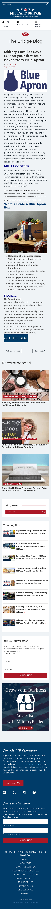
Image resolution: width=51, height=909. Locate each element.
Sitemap (25, 893)
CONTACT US (13, 783)
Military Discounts (27, 397)
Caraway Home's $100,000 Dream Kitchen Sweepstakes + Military (30, 609)
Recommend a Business (25, 870)
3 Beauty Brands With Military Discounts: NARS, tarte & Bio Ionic (24, 403)
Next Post (38, 351)
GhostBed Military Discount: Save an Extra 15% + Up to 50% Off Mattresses (24, 489)
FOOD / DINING (38, 25)
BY (10, 64)
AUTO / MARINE (6, 24)
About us (25, 863)
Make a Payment (25, 878)
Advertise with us (25, 867)
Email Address (10, 653)
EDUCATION (22, 24)
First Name (8, 661)
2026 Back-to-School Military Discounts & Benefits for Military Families (24, 446)
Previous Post (14, 351)
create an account (30, 764)
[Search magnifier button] (47, 4)
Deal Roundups (11, 397)
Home (25, 859)
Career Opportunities (25, 874)
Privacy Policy (25, 886)
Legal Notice (25, 889)
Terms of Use (25, 882)
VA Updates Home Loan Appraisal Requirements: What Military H (30, 546)
